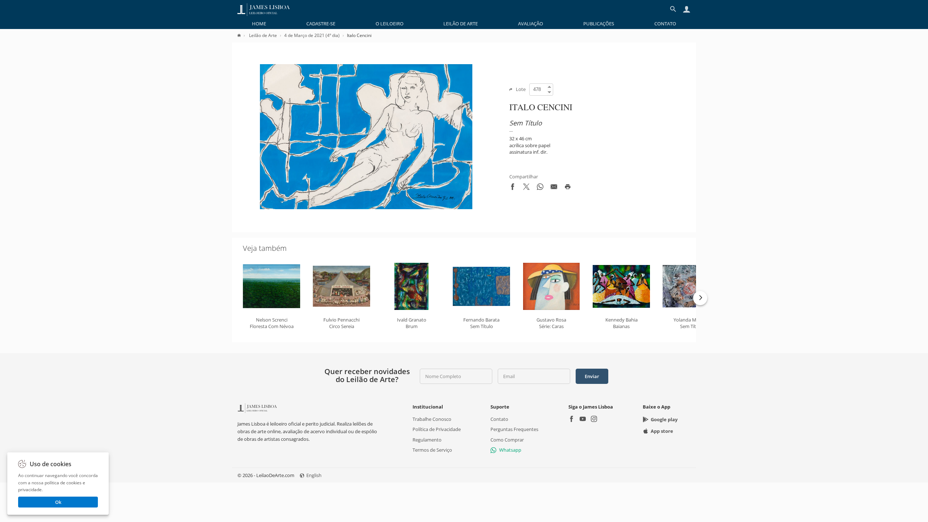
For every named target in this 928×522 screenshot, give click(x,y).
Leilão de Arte (460, 23)
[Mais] (700, 298)
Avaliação (530, 23)
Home (259, 23)
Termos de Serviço (432, 450)
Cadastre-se (320, 23)
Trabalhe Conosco (432, 419)
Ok (58, 502)
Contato (665, 23)
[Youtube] (583, 419)
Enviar (592, 376)
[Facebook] (571, 419)
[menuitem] (259, 23)
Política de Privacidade (437, 429)
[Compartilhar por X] (526, 188)
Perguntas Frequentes (514, 429)
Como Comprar (507, 439)
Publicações (598, 23)
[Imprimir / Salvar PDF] (567, 188)
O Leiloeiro (389, 23)
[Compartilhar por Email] (554, 188)
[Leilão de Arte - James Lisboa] (263, 9)
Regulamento (427, 439)
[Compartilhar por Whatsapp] (540, 188)
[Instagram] (594, 419)
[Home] (242, 35)
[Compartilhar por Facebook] (512, 188)
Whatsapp (510, 450)
